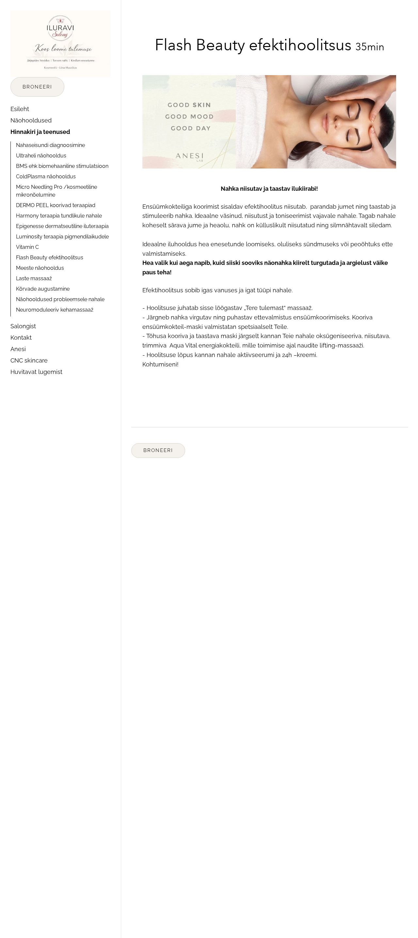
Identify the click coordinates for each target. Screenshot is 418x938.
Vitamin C (27, 247)
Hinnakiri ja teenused (40, 131)
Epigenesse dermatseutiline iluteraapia (62, 226)
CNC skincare (29, 360)
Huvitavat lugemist (36, 371)
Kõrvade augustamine (43, 289)
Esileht (19, 108)
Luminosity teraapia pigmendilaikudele (62, 237)
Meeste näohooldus (40, 268)
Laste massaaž (34, 278)
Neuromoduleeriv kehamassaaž (54, 310)
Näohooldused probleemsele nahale (60, 299)
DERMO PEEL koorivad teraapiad (55, 205)
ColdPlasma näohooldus (46, 176)
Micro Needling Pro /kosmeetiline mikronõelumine (56, 191)
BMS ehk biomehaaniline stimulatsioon (62, 166)
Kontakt (21, 337)
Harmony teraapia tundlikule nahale (59, 216)
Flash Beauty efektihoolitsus (49, 257)
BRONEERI (37, 87)
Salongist (23, 326)
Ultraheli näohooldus (41, 156)
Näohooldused (31, 120)
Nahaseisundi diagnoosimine (50, 145)
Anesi (18, 349)
